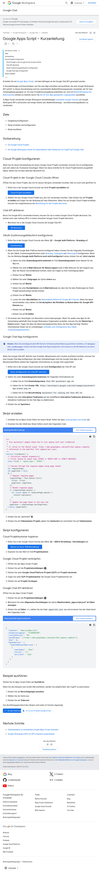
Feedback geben (86, 39)
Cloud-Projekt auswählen (21, 193)
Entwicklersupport (10, 813)
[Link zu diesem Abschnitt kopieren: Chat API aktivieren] (26, 210)
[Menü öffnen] (3, 3)
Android (6, 833)
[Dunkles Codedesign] (90, 436)
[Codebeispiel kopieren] (94, 436)
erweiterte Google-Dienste (67, 100)
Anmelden (92, 3)
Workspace (28, 3)
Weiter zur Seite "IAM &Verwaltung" (25, 547)
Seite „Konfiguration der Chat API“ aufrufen (28, 372)
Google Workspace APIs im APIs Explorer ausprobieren (31, 734)
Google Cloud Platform (11, 844)
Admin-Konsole (41, 799)
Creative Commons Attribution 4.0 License (66, 757)
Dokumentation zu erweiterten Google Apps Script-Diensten (33, 729)
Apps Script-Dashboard (44, 803)
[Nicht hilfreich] (94, 33)
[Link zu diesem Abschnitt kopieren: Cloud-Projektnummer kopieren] (40, 536)
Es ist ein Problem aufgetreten (36, 711)
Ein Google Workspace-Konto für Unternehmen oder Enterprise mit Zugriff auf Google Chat (46, 149)
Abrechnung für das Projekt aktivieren (51, 203)
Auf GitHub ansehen (84, 430)
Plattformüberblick (10, 802)
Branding (49, 253)
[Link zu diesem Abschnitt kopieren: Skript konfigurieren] (31, 530)
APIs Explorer (40, 810)
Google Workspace (19, 33)
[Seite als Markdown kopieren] (13, 44)
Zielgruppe (58, 253)
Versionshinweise (9, 810)
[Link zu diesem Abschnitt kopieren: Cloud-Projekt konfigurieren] (42, 159)
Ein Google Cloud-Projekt (18, 145)
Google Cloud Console (43, 806)
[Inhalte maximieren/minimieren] (19, 50)
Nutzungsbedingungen (11, 817)
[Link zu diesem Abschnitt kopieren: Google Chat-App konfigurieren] (40, 337)
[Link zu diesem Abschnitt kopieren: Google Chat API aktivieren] (35, 588)
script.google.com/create (76, 420)
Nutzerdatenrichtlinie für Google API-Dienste (60, 299)
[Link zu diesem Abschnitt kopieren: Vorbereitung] (22, 138)
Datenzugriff (72, 253)
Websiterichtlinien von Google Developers (72, 760)
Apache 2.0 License (16, 760)
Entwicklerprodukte (10, 806)
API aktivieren (16, 228)
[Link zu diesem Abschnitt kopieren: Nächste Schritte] (26, 723)
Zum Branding (16, 245)
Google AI (6, 848)
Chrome (6, 836)
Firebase (6, 840)
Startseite (6, 33)
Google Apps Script (25, 81)
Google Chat (10, 10)
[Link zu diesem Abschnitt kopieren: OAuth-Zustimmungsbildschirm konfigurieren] (55, 235)
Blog (68, 799)
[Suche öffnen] (66, 2)
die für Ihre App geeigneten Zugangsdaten (58, 95)
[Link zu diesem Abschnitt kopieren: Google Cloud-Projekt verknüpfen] (43, 559)
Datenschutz (27, 862)
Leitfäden (44, 33)
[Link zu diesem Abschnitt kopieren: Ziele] (11, 114)
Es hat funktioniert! (14, 711)
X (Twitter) (71, 806)
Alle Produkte (8, 852)
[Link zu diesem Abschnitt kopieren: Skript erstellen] (24, 413)
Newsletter (71, 803)
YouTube (70, 810)
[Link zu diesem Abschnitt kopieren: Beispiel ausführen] (29, 676)
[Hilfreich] (90, 33)
